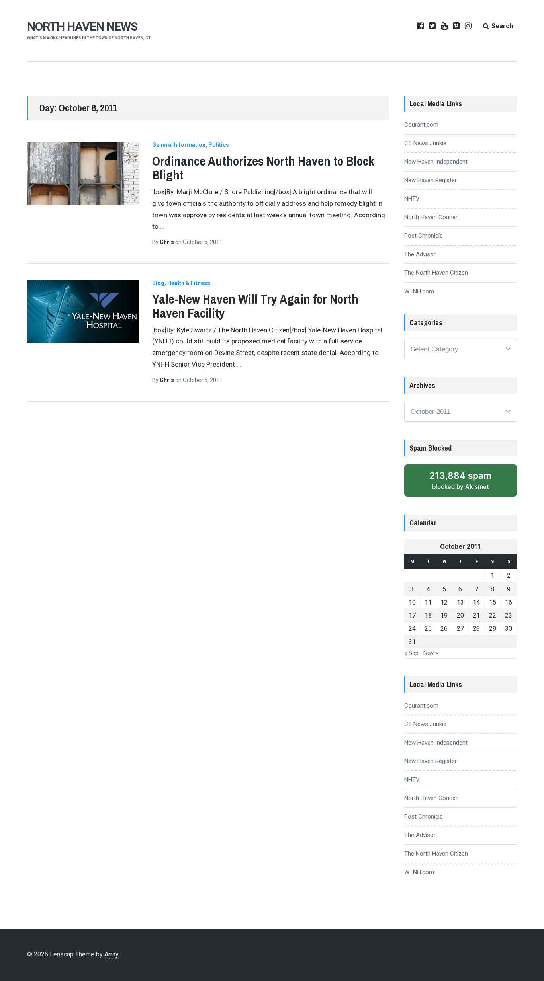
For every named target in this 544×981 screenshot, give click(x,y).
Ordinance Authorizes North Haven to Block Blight (263, 167)
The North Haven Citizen (436, 272)
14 (476, 602)
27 (460, 628)
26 (444, 628)
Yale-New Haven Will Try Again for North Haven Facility (255, 306)
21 (476, 615)
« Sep (411, 653)
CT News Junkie (425, 143)
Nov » (430, 653)
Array (111, 954)
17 (412, 615)
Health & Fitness (188, 283)
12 (444, 602)
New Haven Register (430, 180)
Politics (218, 145)
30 (508, 628)
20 (460, 615)
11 (428, 602)
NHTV (412, 198)
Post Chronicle (423, 235)
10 (412, 602)
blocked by (460, 480)
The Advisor (420, 254)
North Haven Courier (431, 217)
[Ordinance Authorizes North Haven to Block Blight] (83, 173)
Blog (158, 283)
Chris (167, 242)
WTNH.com (419, 291)
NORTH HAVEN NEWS (82, 26)
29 (492, 628)
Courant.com (421, 124)
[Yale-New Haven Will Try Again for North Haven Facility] (83, 311)
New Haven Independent (436, 161)
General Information (178, 145)
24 (412, 628)
